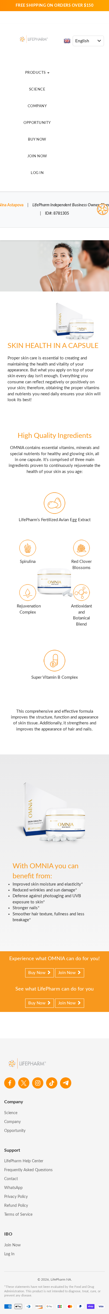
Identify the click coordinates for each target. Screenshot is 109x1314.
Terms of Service (18, 1215)
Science (37, 89)
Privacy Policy (16, 1197)
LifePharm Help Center (23, 1161)
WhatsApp (13, 1188)
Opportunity (37, 123)
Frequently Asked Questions (28, 1170)
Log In (37, 173)
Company (37, 106)
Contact (11, 1179)
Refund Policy (16, 1206)
